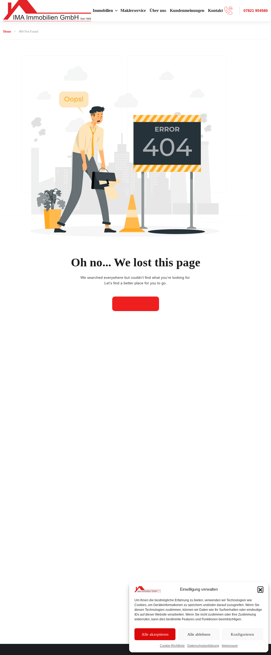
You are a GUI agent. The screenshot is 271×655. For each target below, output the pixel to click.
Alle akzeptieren (155, 634)
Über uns (158, 10)
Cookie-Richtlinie (172, 646)
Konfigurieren (242, 634)
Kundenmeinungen (187, 10)
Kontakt (215, 10)
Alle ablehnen (198, 634)
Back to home (135, 303)
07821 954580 (255, 10)
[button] (260, 589)
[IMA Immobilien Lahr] (47, 10)
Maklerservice (133, 10)
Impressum (230, 646)
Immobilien (103, 10)
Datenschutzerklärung (203, 646)
